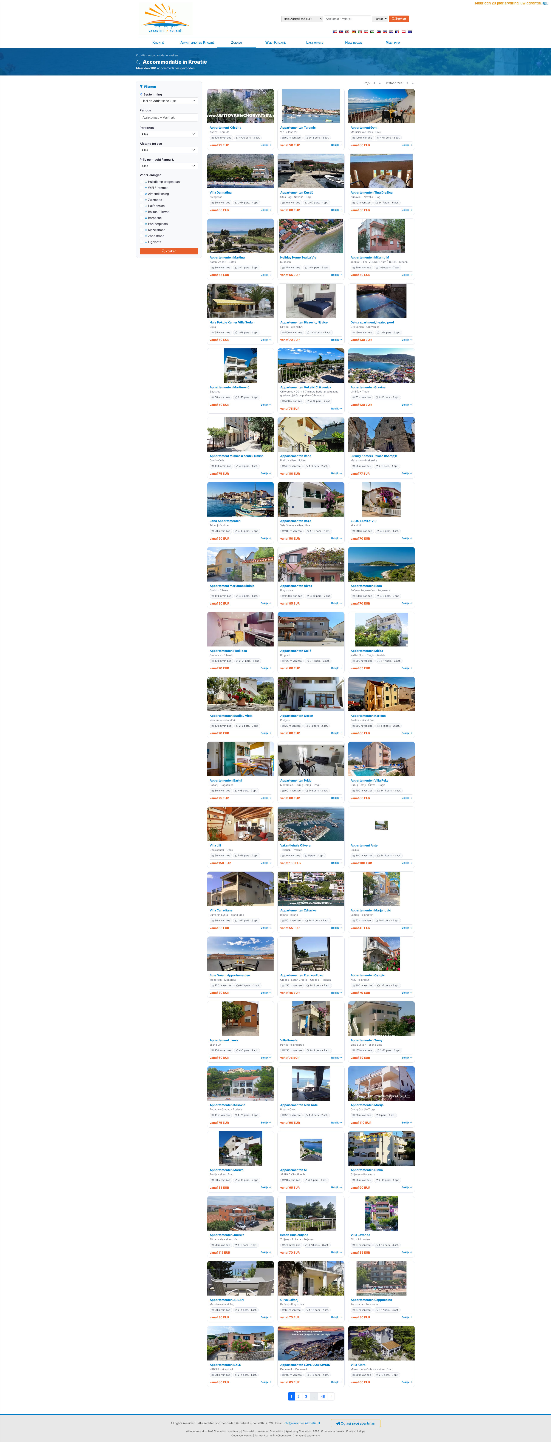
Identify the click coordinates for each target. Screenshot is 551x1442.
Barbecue (155, 218)
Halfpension (156, 206)
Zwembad (155, 200)
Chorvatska (276, 1431)
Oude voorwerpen (241, 1435)
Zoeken (400, 18)
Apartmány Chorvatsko (277, 1435)
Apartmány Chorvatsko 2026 (302, 1431)
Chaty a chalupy (355, 1431)
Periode (145, 110)
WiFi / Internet (158, 187)
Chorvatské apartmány (306, 1435)
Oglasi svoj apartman (358, 1423)
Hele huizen (353, 42)
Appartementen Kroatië (197, 42)
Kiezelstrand (157, 230)
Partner (259, 1435)
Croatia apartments (332, 1431)
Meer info (393, 42)
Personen (147, 127)
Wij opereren (193, 1431)
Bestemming (153, 94)
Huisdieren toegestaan (164, 181)
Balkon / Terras (158, 212)
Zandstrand (156, 236)
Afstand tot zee (151, 143)
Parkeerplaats (158, 224)
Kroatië (158, 42)
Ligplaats (154, 242)
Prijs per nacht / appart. (157, 159)
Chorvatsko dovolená (255, 1431)
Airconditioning (158, 193)
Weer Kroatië (275, 42)
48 (323, 1396)
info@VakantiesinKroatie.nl (302, 1423)
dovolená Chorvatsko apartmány (221, 1431)
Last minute (314, 42)
